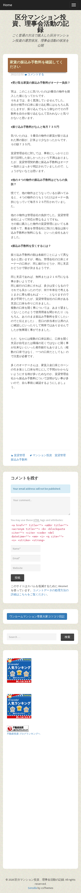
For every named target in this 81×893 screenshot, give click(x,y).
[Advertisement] (44, 420)
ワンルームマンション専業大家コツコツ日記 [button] (36, 616)
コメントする (36, 74)
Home (7, 5)
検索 (67, 637)
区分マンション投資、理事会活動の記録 (40, 23)
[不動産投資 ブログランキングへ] (18, 728)
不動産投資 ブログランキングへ (23, 733)
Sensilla (32, 888)
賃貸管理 (19, 455)
